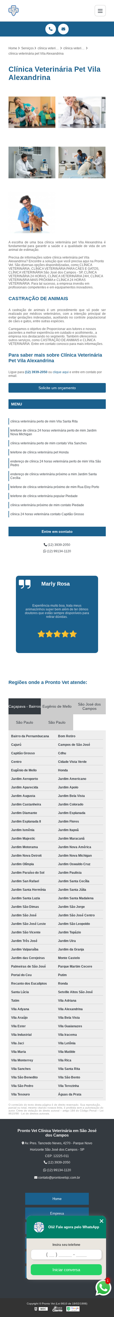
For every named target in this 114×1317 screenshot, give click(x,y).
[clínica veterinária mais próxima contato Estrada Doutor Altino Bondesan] (82, 112)
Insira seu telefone (66, 1245)
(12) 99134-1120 (58, 551)
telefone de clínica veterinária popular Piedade (44, 496)
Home (57, 1199)
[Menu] (100, 10)
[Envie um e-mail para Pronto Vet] (63, 29)
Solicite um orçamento (57, 388)
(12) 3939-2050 (36, 372)
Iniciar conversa (66, 1269)
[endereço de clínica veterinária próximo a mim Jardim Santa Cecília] (32, 162)
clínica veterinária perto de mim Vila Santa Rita (44, 421)
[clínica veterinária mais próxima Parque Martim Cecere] (32, 213)
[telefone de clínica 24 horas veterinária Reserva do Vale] (82, 162)
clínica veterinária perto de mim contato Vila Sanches (48, 443)
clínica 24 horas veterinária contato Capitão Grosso (47, 514)
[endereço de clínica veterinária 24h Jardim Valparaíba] (32, 112)
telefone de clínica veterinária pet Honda (39, 452)
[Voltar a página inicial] (13, 10)
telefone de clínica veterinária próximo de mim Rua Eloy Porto (54, 487)
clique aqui (61, 372)
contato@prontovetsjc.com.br (58, 1177)
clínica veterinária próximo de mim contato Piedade (47, 505)
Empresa (57, 1213)
